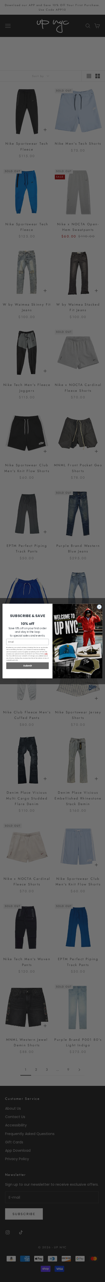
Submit (27, 665)
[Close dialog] (99, 607)
